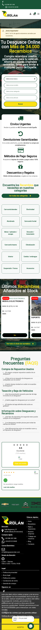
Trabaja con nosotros (32, 537)
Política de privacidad (10, 573)
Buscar (20, 104)
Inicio (30, 521)
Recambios (32, 524)
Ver (15, 335)
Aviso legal (6, 575)
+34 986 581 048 (10, 538)
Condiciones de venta (10, 581)
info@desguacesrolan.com (11, 552)
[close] (32, 618)
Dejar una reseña (20, 463)
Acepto (20, 627)
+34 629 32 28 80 (11, 541)
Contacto (31, 544)
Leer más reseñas (9, 487)
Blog (29, 541)
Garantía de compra (9, 584)
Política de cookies (9, 578)
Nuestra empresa (31, 533)
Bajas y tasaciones (31, 528)
